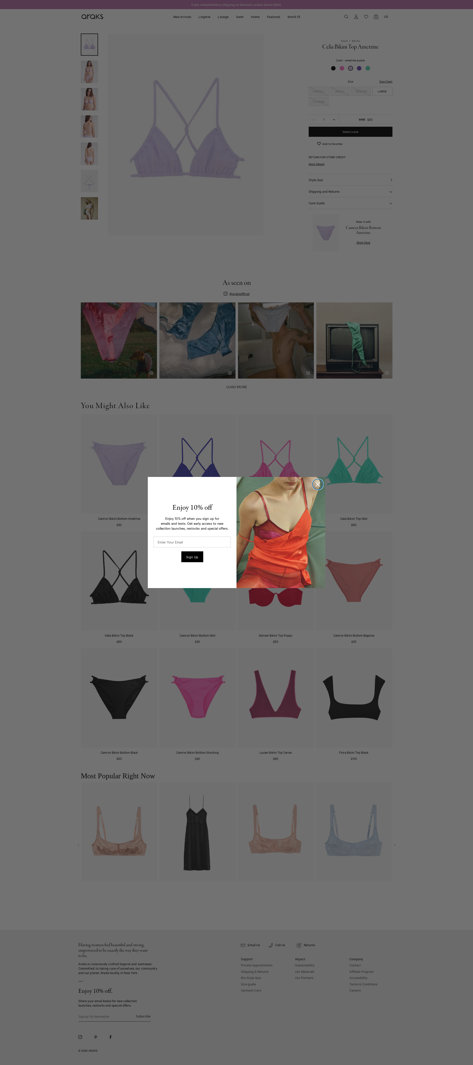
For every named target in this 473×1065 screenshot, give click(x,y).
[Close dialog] (317, 484)
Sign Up (192, 557)
